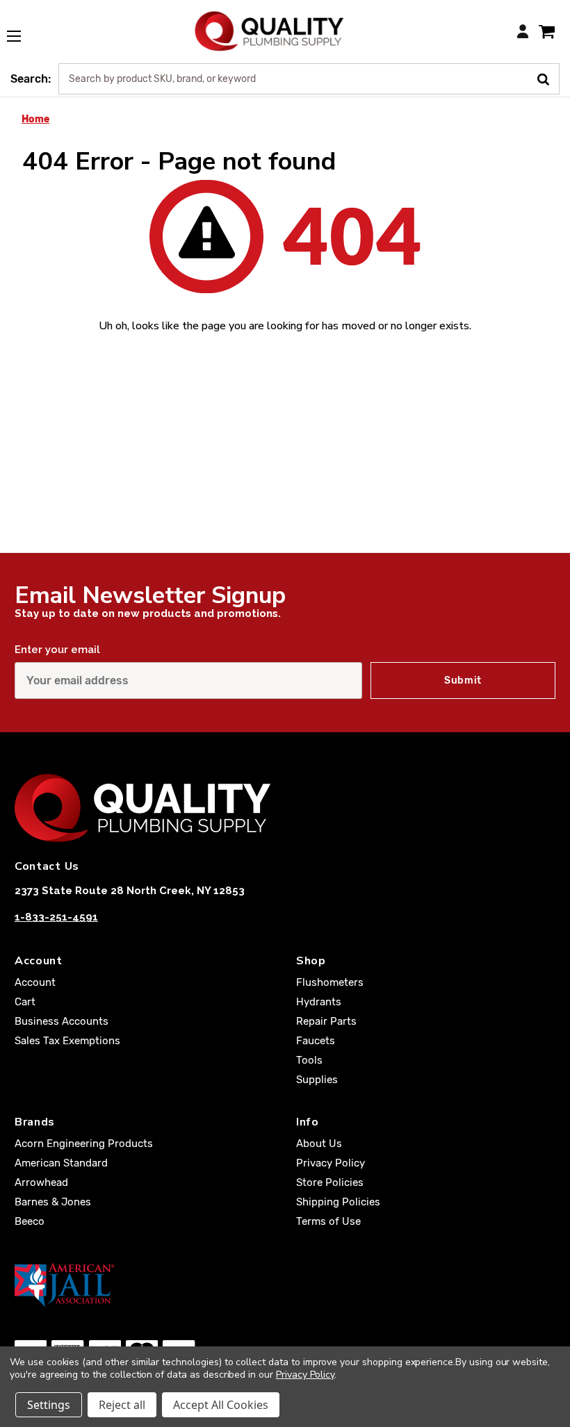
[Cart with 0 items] (547, 31)
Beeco (29, 1221)
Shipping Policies (338, 1202)
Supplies (317, 1079)
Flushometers (330, 982)
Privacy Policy (330, 1163)
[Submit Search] (548, 78)
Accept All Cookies (220, 1404)
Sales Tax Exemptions (67, 1040)
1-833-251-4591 (56, 917)
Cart (25, 1002)
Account (35, 982)
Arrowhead (41, 1182)
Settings (48, 1404)
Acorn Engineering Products (84, 1143)
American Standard (61, 1163)
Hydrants (318, 1002)
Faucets (315, 1040)
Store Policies (330, 1182)
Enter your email (57, 649)
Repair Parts (326, 1021)
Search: (30, 78)
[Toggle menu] (21, 28)
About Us (319, 1143)
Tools (309, 1060)
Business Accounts (61, 1021)
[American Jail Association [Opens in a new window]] (285, 1284)
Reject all (122, 1404)
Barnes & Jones (53, 1202)
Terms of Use (328, 1221)
